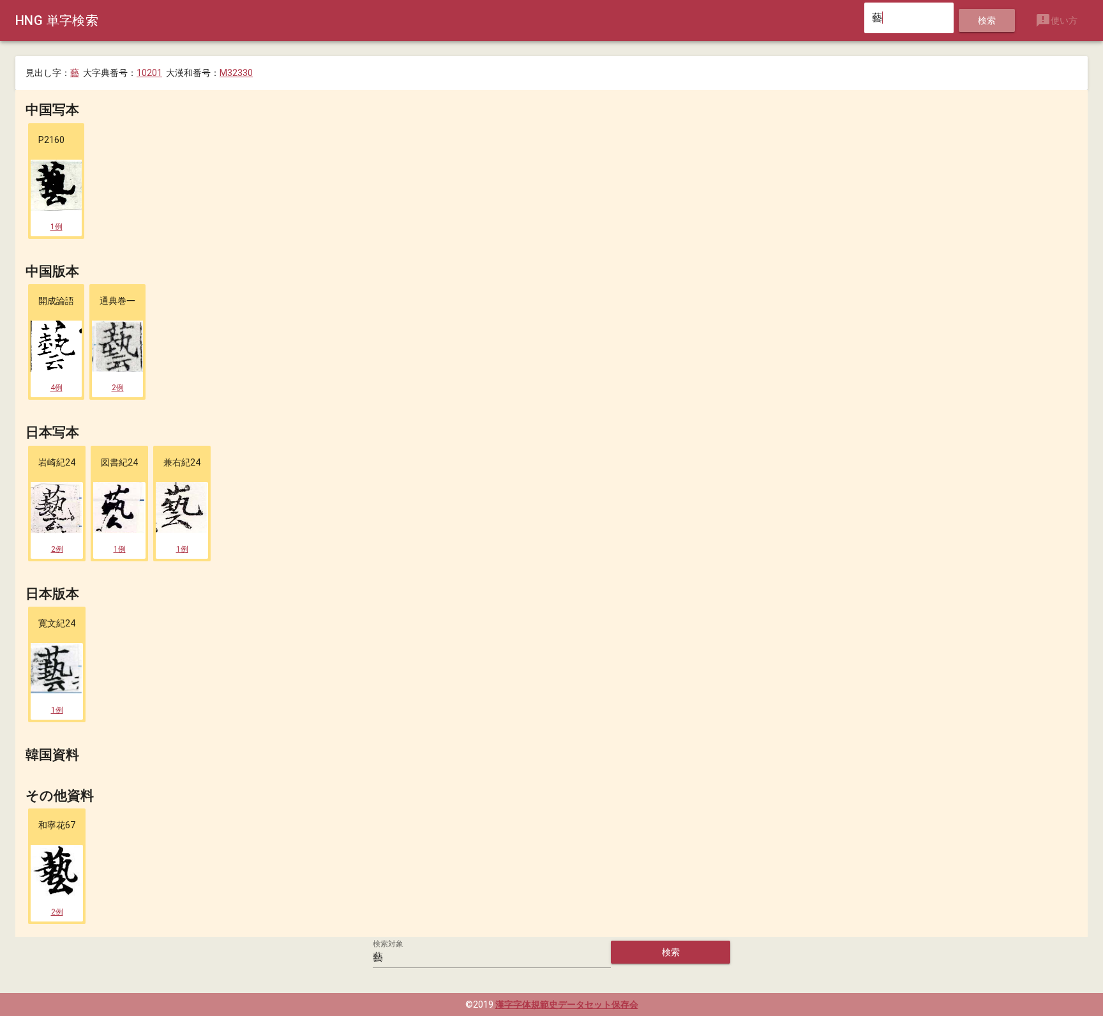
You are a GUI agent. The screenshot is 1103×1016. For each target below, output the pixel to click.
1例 (56, 226)
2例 (118, 387)
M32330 (236, 73)
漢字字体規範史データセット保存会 (566, 1004)
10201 (149, 73)
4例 (56, 387)
